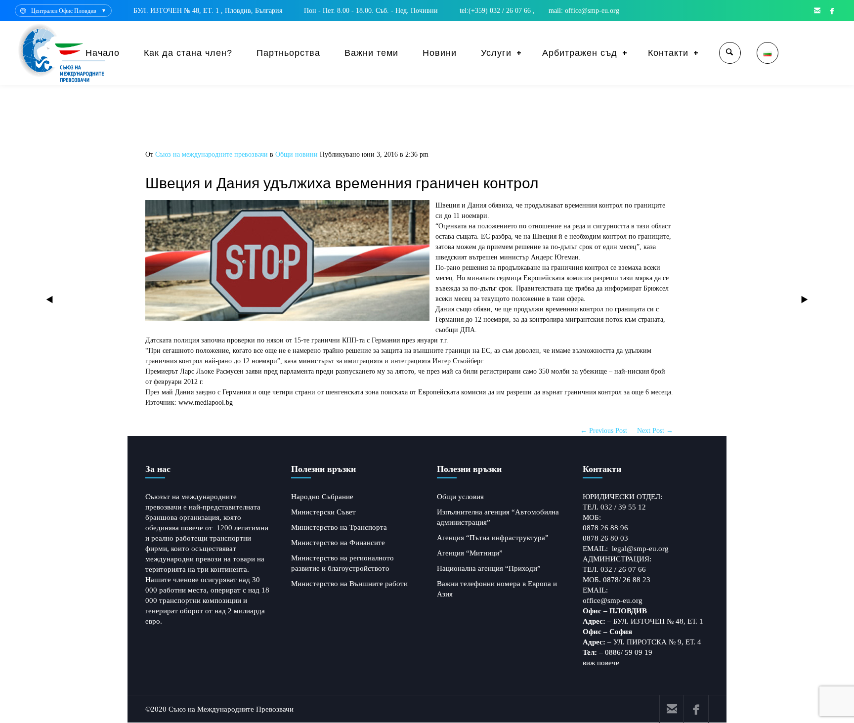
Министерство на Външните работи (349, 584)
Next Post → (655, 430)
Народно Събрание (322, 497)
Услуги (496, 53)
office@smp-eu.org (612, 600)
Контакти (668, 53)
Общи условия (460, 497)
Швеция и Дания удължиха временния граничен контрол (342, 183)
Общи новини (296, 154)
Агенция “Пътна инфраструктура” (493, 538)
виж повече (601, 663)
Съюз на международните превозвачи (211, 154)
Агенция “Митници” (470, 553)
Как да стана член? (188, 53)
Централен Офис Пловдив (63, 10)
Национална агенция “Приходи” (489, 568)
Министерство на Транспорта (339, 527)
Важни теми (371, 53)
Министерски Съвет (323, 512)
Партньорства (288, 53)
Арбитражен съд (579, 53)
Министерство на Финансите (338, 543)
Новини (440, 53)
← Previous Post (603, 430)
